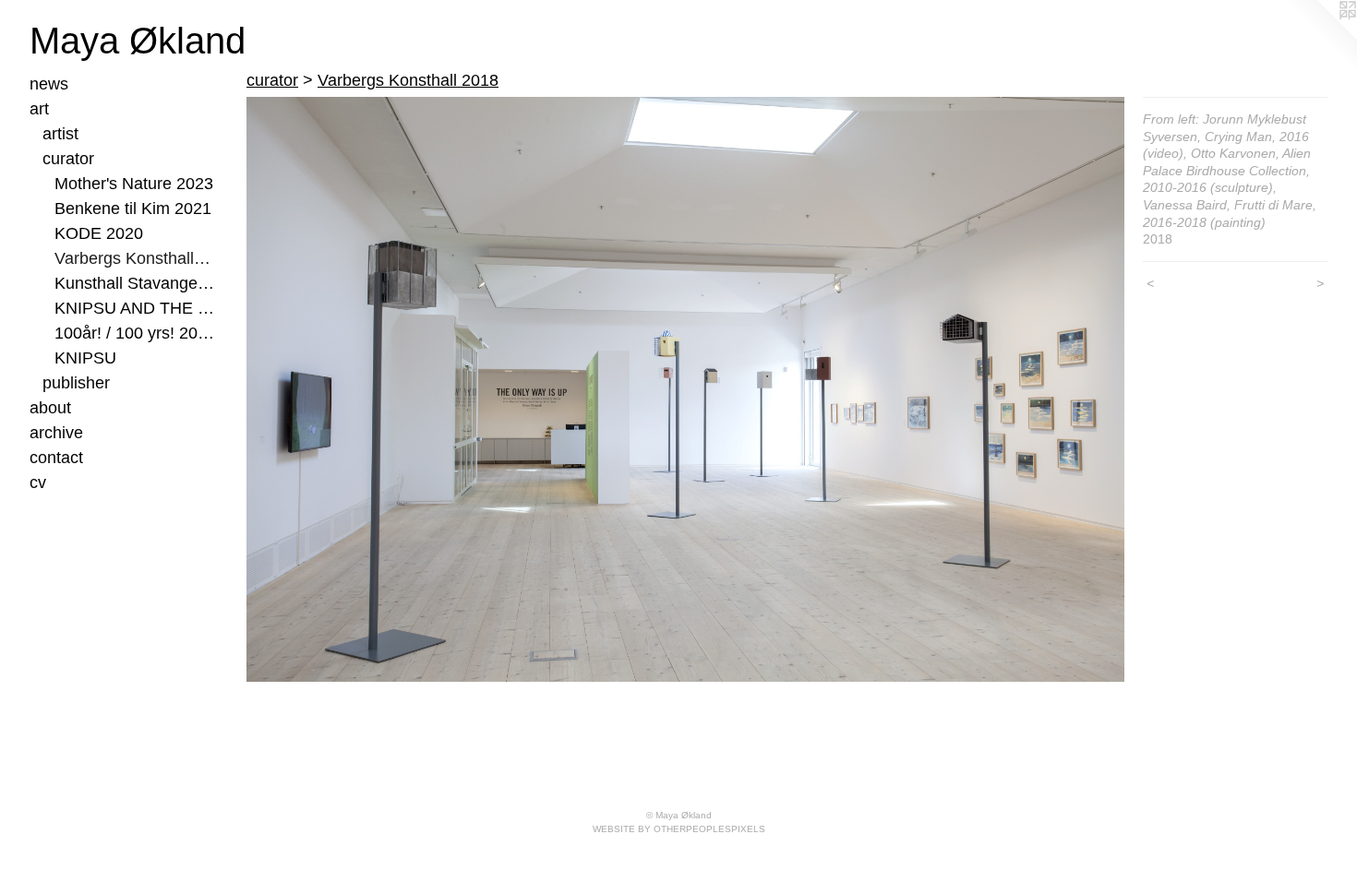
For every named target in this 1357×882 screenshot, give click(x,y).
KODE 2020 (98, 233)
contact (56, 457)
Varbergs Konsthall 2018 (134, 258)
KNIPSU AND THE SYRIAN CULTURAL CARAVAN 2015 (134, 308)
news (49, 84)
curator (68, 158)
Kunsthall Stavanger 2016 (134, 283)
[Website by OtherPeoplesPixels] (1320, 37)
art (39, 109)
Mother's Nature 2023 (133, 183)
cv (38, 482)
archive (56, 432)
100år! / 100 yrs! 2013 (134, 333)
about (50, 408)
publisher (76, 383)
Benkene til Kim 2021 (132, 208)
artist (60, 134)
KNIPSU (85, 358)
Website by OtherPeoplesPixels (679, 829)
